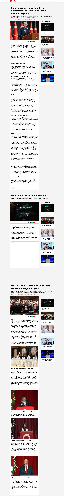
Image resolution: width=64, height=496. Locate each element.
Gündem (19, 1)
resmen (44, 198)
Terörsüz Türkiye (29, 291)
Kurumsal (34, 1)
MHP (12, 291)
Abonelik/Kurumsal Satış (45, 1)
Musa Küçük (23, 291)
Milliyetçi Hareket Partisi (28, 331)
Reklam (40, 1)
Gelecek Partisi (13, 198)
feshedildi (47, 198)
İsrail (14, 292)
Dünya (27, 1)
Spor (25, 1)
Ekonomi (30, 1)
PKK (22, 292)
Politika (22, 1)
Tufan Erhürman (22, 17)
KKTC (12, 17)
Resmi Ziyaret (13, 188)
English (37, 1)
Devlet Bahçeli (30, 371)
